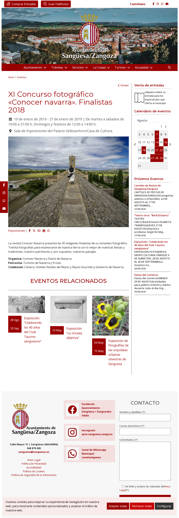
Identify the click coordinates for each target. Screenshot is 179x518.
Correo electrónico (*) (131, 426)
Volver (124, 85)
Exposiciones (16, 231)
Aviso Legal (33, 460)
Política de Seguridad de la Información (33, 475)
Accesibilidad (33, 467)
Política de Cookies (34, 471)
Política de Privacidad (34, 463)
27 (152, 158)
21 (156, 150)
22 (161, 150)
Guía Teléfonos (58, 4)
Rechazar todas (142, 506)
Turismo (120, 67)
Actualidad (141, 67)
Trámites (57, 67)
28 (156, 158)
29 (161, 158)
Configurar (164, 506)
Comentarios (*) (128, 439)
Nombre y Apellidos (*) (132, 412)
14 (156, 142)
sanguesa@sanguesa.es (33, 452)
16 (165, 142)
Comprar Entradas (24, 4)
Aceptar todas (118, 506)
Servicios (78, 67)
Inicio (11, 77)
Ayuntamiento (33, 67)
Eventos (22, 77)
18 (143, 150)
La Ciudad (99, 67)
